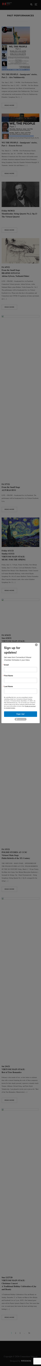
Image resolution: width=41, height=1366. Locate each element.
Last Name (8, 686)
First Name (8, 675)
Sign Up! (20, 714)
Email (6, 665)
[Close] (36, 644)
